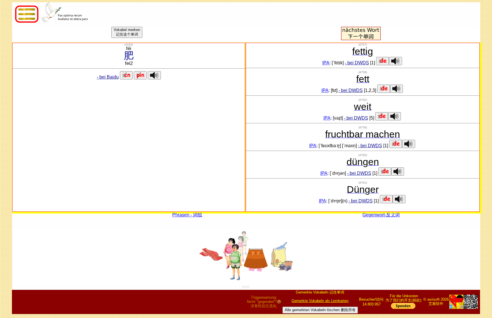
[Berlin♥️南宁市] (456, 302)
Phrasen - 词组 (187, 214)
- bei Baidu (108, 77)
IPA (325, 62)
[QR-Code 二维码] (471, 302)
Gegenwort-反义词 (381, 214)
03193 (245, 287)
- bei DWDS (357, 62)
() (128, 44)
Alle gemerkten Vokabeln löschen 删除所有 (320, 310)
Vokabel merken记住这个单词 (127, 32)
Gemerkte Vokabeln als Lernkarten (320, 301)
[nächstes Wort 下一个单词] (360, 38)
